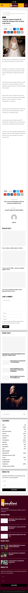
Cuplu (3, 429)
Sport (3, 448)
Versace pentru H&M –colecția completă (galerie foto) (13, 269)
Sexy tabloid (5, 446)
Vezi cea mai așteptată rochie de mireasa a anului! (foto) (14, 202)
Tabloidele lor (5, 453)
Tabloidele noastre (6, 455)
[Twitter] (13, 2)
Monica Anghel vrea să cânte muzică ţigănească (17, 377)
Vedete (4, 461)
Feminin (4, 17)
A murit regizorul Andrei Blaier (14, 210)
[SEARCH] (24, 414)
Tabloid (4, 451)
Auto (3, 424)
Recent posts (6, 333)
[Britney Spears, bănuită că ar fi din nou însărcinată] (4, 536)
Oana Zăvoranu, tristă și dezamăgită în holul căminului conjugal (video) (13, 354)
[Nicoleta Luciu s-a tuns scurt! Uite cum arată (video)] (4, 528)
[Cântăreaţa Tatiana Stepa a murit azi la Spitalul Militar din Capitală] (4, 520)
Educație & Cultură (6, 431)
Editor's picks (5, 515)
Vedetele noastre (6, 466)
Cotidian (4, 427)
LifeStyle (4, 438)
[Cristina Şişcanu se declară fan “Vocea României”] (5, 362)
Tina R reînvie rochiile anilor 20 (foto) (12, 248)
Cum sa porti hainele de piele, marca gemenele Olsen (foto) (12, 290)
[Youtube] (15, 2)
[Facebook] (12, 2)
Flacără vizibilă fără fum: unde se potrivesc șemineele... (17, 546)
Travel (3, 457)
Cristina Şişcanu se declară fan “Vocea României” (17, 361)
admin (4, 25)
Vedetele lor (5, 464)
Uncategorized (6, 459)
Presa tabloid (5, 440)
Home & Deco (5, 435)
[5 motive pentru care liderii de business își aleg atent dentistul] (4, 562)
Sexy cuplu (4, 444)
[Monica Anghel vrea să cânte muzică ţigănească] (5, 378)
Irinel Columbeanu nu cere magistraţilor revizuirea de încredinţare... (17, 370)
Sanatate (4, 442)
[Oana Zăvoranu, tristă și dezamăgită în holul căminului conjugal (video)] (14, 344)
